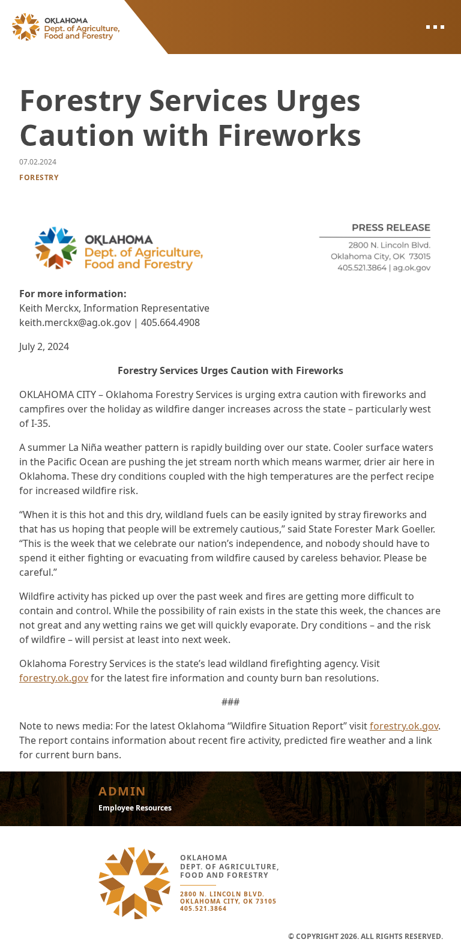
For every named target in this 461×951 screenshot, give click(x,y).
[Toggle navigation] (435, 27)
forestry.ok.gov (53, 677)
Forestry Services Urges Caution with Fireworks (190, 117)
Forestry (38, 177)
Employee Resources (135, 808)
